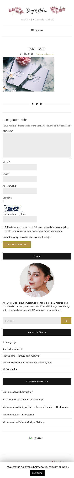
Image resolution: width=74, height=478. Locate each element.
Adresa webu (9, 185)
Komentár (8, 130)
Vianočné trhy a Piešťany (31, 422)
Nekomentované (45, 54)
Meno (6, 162)
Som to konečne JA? (13, 349)
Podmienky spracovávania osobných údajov (27, 237)
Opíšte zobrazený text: (14, 214)
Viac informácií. (59, 466)
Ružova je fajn (9, 342)
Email (6, 173)
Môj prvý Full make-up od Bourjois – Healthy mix (27, 362)
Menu (38, 30)
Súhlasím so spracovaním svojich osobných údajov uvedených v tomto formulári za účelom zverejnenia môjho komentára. (36, 229)
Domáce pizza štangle (32, 399)
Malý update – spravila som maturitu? (21, 355)
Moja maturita (10, 369)
